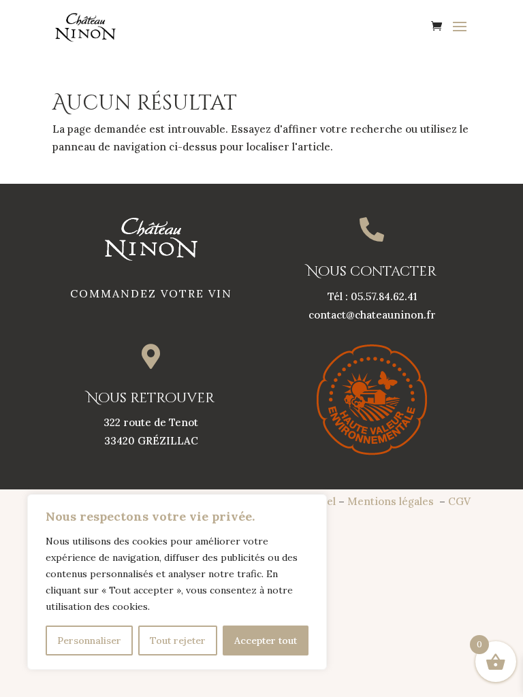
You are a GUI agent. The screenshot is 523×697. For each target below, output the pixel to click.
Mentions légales (392, 501)
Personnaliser (89, 640)
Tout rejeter (178, 640)
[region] (177, 582)
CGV (459, 501)
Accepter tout (265, 640)
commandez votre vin (151, 293)
